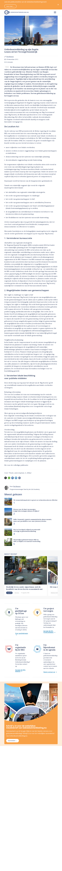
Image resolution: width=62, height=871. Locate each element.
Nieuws (7, 67)
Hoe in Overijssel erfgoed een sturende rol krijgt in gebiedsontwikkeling (26, 530)
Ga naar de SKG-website (20, 670)
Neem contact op (49, 672)
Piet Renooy (10, 57)
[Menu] (55, 12)
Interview (17, 592)
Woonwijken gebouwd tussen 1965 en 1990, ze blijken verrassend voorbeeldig (26, 540)
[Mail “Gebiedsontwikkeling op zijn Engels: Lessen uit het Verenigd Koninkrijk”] (19, 478)
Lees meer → (10, 6)
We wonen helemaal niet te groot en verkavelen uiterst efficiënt (35, 500)
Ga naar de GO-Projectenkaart (48, 631)
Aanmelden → (12, 741)
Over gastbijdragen (21, 633)
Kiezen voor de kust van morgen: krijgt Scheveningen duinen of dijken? (26, 510)
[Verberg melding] (58, 4)
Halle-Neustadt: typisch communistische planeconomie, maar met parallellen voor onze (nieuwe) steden (32, 520)
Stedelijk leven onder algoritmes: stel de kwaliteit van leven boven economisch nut (24, 588)
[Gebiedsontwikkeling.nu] (27, 12)
